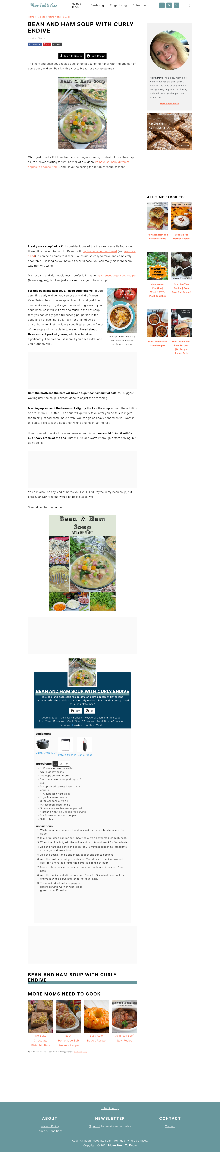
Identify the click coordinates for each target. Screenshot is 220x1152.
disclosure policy (80, 1052)
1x (55, 763)
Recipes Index (76, 5)
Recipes (41, 17)
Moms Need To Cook (59, 17)
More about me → (169, 103)
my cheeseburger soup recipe (116, 275)
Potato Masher (67, 754)
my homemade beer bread (100, 251)
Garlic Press (85, 754)
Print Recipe (97, 56)
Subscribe (139, 5)
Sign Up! (94, 1126)
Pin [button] (91, 710)
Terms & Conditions (50, 1131)
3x (67, 763)
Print (77, 710)
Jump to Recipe (73, 56)
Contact (170, 1126)
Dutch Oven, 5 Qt (46, 752)
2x (61, 763)
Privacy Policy (50, 1126)
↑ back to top (110, 1108)
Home (31, 17)
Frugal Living (118, 5)
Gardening (97, 5)
